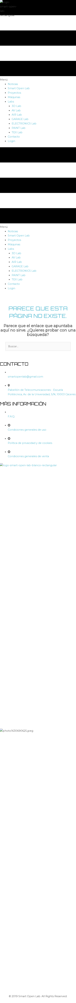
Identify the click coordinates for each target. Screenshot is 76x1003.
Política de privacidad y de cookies (30, 443)
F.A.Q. (11, 416)
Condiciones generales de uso (27, 429)
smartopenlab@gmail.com (25, 376)
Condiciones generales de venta (28, 456)
